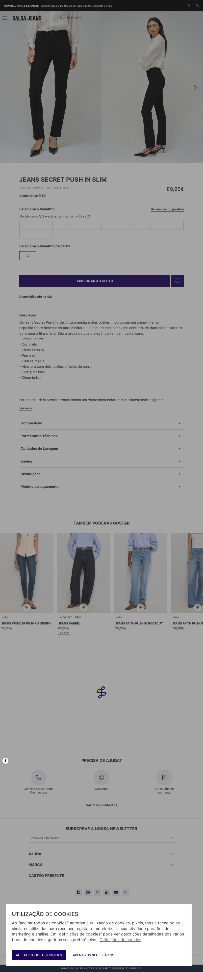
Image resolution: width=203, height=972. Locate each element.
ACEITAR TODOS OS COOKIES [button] (39, 955)
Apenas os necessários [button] (93, 955)
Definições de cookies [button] (120, 939)
